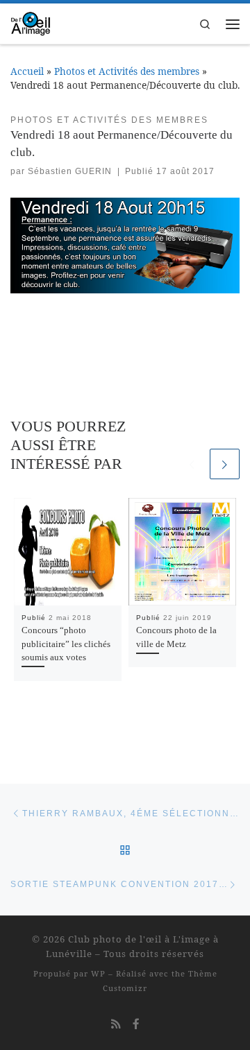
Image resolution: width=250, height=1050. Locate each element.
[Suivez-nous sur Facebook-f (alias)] (136, 1023)
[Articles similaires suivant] (225, 464)
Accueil (27, 71)
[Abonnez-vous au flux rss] (116, 1023)
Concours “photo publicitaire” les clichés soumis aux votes (66, 643)
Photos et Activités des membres (126, 71)
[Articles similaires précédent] (191, 464)
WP (98, 973)
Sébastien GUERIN (70, 171)
